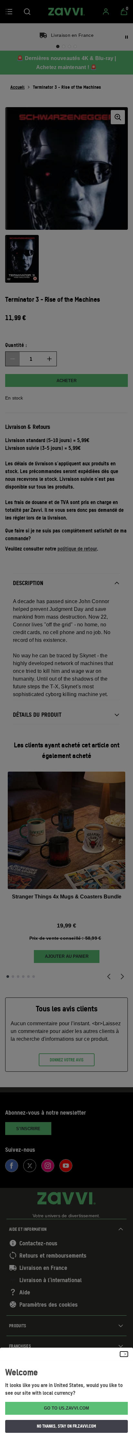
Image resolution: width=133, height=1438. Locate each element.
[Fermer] (124, 1354)
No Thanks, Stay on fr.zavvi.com (66, 1426)
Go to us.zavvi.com (66, 1408)
